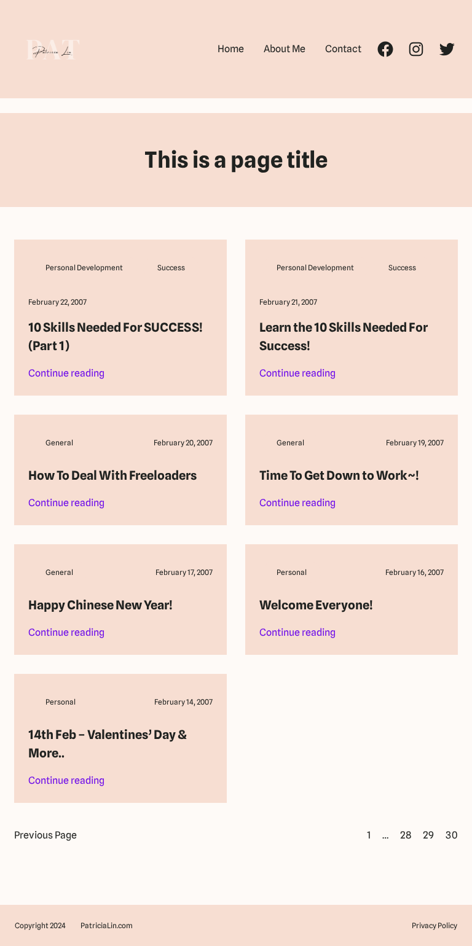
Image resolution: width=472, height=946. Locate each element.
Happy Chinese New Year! (100, 605)
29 (428, 835)
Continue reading (66, 374)
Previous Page (45, 835)
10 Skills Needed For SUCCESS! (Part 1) (115, 336)
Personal (292, 572)
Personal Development (84, 267)
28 (405, 835)
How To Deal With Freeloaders (112, 475)
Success (171, 267)
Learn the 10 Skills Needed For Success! (343, 336)
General (59, 442)
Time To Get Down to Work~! (339, 475)
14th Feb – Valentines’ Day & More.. (107, 743)
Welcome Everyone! (316, 605)
